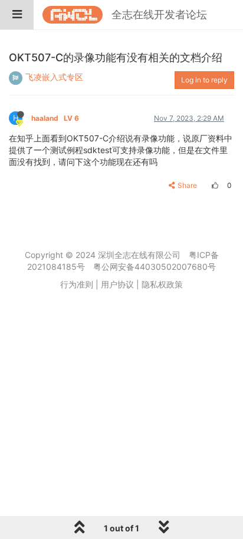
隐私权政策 (162, 284)
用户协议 (117, 284)
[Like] (213, 185)
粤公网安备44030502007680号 (154, 267)
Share (187, 185)
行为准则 (76, 284)
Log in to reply (204, 79)
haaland (55, 118)
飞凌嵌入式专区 (54, 77)
